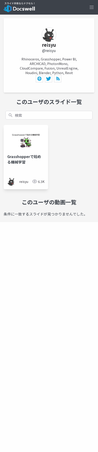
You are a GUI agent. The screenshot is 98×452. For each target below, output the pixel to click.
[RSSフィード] (57, 78)
